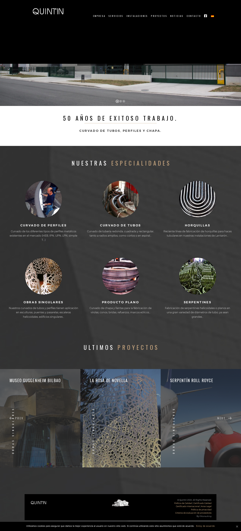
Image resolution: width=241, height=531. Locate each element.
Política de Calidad (183, 503)
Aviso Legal (206, 506)
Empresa (99, 16)
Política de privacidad (201, 509)
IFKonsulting (205, 516)
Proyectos (159, 16)
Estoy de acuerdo (205, 526)
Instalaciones (137, 16)
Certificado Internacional (188, 506)
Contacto (194, 16)
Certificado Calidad (202, 503)
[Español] (212, 16)
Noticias (176, 16)
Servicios (116, 16)
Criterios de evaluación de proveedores (193, 513)
